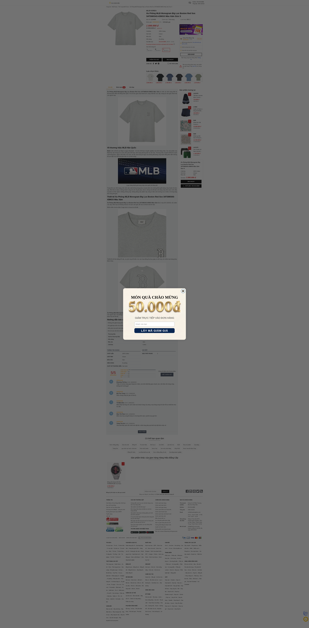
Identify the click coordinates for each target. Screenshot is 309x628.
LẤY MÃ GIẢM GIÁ (154, 330)
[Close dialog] (183, 291)
